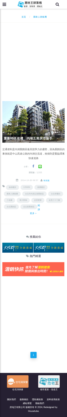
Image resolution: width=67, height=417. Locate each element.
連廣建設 (41, 187)
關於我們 (11, 399)
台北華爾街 (55, 194)
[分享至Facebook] (33, 166)
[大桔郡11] (17, 247)
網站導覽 (27, 403)
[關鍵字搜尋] (57, 4)
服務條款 (24, 399)
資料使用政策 (53, 399)
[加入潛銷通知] (33, 269)
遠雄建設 (12, 187)
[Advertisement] (33, 57)
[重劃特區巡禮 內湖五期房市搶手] (33, 122)
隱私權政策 (37, 399)
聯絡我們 (39, 403)
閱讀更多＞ (35, 209)
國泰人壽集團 (12, 194)
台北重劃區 (11, 207)
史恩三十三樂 (54, 200)
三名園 (9, 200)
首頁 (23, 17)
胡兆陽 (46, 180)
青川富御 (23, 200)
